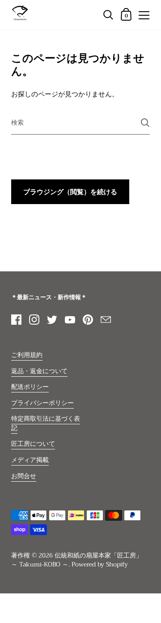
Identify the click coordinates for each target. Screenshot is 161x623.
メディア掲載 (30, 460)
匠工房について (33, 444)
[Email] (105, 319)
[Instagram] (34, 319)
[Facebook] (16, 319)
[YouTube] (70, 319)
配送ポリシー (30, 387)
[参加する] (145, 122)
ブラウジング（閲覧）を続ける (70, 192)
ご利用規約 (26, 355)
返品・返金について (39, 371)
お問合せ (23, 476)
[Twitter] (52, 319)
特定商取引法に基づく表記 (45, 423)
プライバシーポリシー (42, 403)
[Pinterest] (88, 319)
